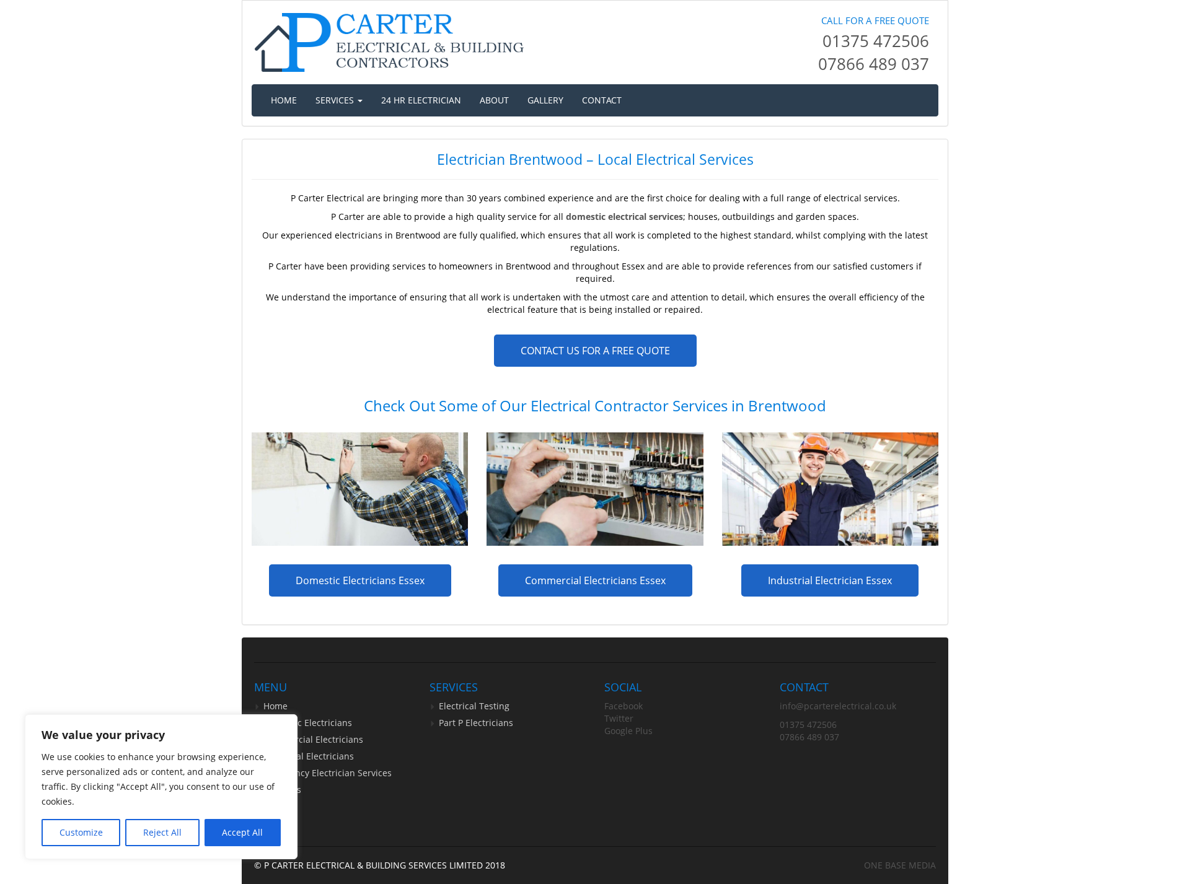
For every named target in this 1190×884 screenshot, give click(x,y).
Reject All (162, 832)
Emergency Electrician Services (327, 773)
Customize (81, 832)
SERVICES (335, 100)
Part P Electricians (476, 723)
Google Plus (628, 731)
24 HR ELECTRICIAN (421, 100)
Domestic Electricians (307, 723)
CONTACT (602, 100)
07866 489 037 (873, 64)
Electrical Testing (474, 706)
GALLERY (545, 100)
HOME (284, 100)
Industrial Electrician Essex (830, 580)
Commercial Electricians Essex (595, 580)
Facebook (623, 706)
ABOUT (494, 100)
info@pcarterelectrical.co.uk (838, 706)
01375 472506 (875, 41)
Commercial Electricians (313, 739)
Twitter (618, 718)
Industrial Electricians (308, 756)
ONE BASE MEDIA (900, 865)
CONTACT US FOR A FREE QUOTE (595, 350)
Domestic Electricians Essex (360, 580)
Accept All (242, 832)
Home (275, 706)
